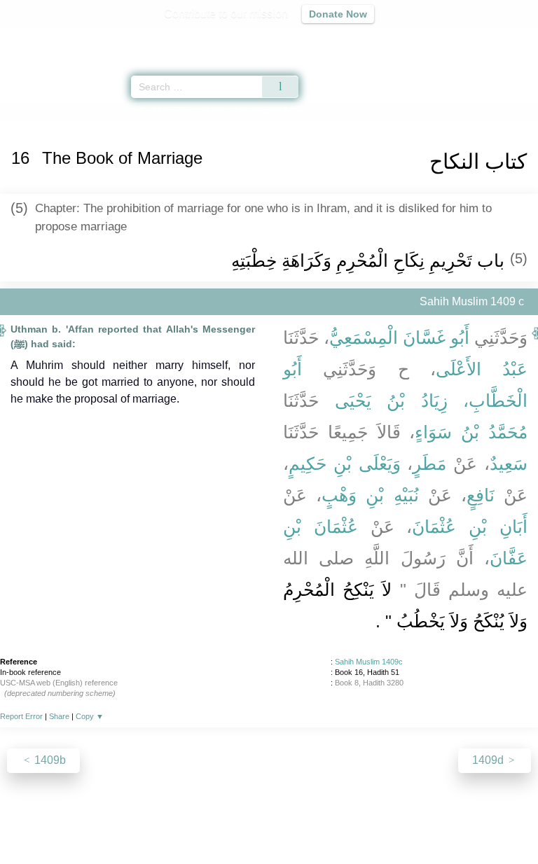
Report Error (21, 716)
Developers (284, 823)
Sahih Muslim (67, 111)
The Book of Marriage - (174, 111)
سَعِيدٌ (508, 463)
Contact (341, 823)
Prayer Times (440, 39)
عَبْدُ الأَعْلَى (481, 369)
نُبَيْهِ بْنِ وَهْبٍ (370, 495)
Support (227, 823)
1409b (49, 760)
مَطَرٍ (429, 463)
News (185, 823)
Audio (497, 39)
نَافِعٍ (481, 495)
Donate (386, 823)
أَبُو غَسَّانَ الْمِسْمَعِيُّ (399, 337)
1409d (489, 760)
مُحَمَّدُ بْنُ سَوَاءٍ (471, 432)
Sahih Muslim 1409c (369, 661)
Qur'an (331, 39)
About (148, 823)
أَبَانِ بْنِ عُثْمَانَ (469, 526)
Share (59, 716)
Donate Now (338, 14)
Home (17, 111)
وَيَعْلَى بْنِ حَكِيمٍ (345, 463)
